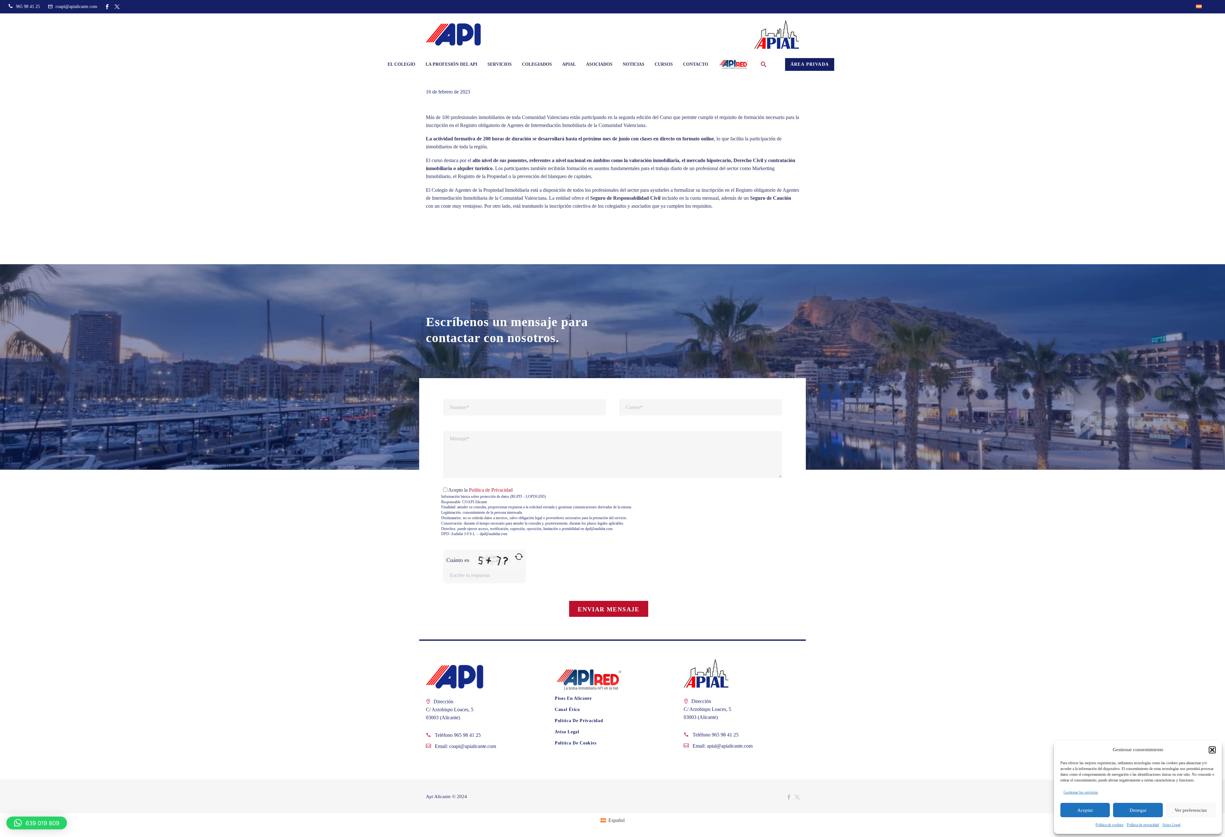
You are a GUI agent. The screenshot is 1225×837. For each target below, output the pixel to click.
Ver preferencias (1191, 810)
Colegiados (537, 64)
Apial (569, 64)
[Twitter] (117, 6)
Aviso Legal (1171, 825)
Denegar (1138, 810)
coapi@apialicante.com (472, 746)
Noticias (633, 64)
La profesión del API (451, 64)
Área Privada (810, 64)
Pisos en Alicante (573, 698)
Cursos (664, 64)
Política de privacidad (1143, 825)
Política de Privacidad (491, 490)
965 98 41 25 (467, 735)
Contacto (695, 64)
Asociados (599, 64)
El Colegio (401, 64)
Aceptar (1085, 810)
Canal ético (567, 709)
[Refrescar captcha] (519, 557)
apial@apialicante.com (730, 746)
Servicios (499, 64)
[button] (1212, 750)
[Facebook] (107, 6)
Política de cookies (1109, 825)
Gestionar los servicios (1081, 792)
